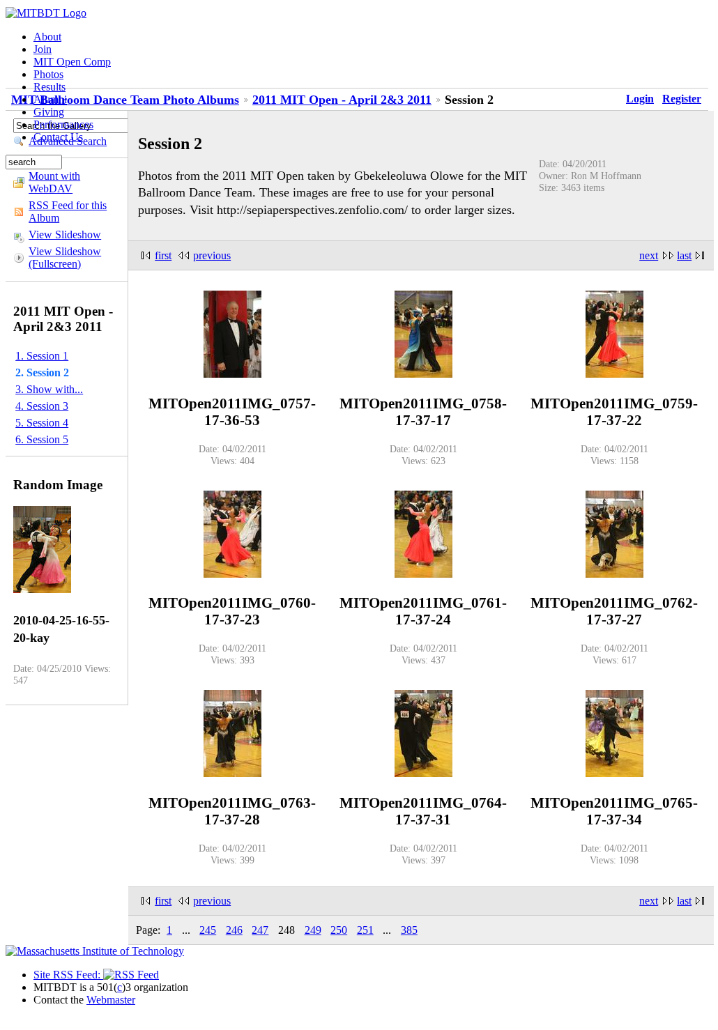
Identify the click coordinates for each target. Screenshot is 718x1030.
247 (260, 930)
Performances (63, 124)
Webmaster (110, 1000)
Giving (48, 112)
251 (365, 930)
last (684, 255)
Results (49, 87)
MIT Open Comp (72, 62)
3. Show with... (49, 389)
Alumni (50, 99)
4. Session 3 (41, 406)
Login (640, 99)
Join (42, 49)
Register (681, 99)
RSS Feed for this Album (68, 211)
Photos (48, 74)
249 (313, 930)
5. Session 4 (41, 423)
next (648, 255)
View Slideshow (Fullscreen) (65, 257)
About (47, 37)
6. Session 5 (41, 439)
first (163, 255)
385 (409, 930)
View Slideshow (65, 234)
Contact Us (58, 137)
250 (338, 930)
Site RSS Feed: (68, 975)
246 (234, 930)
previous (212, 255)
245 (207, 930)
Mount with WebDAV (54, 182)
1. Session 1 (41, 356)
